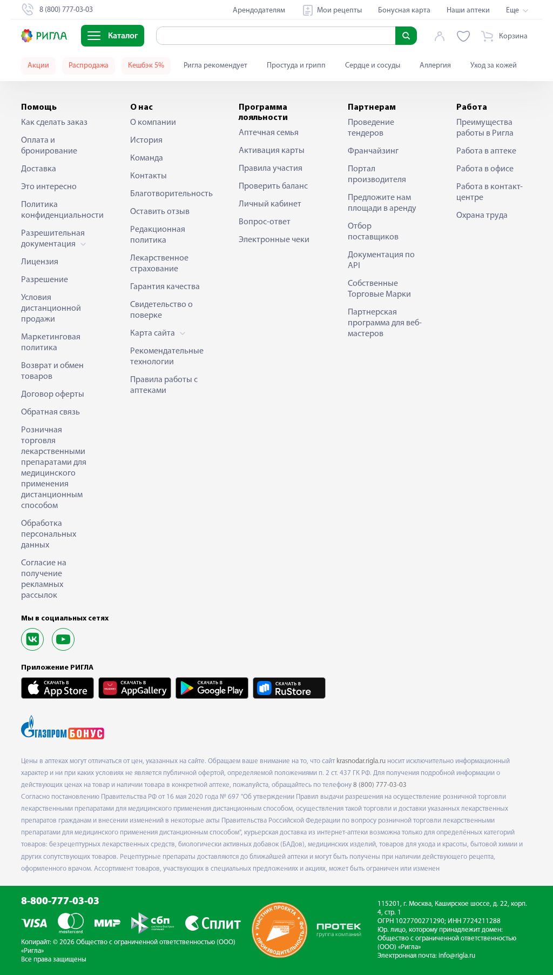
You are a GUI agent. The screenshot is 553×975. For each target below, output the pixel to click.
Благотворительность (168, 194)
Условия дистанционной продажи (51, 308)
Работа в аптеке (486, 151)
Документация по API (381, 260)
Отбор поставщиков (373, 232)
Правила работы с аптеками (164, 385)
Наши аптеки (468, 10)
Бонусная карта (404, 10)
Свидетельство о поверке (161, 310)
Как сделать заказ (54, 122)
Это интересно (49, 187)
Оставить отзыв (160, 212)
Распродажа (89, 66)
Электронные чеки (274, 240)
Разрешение (44, 280)
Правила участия (270, 168)
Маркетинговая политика (50, 342)
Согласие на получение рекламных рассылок (43, 579)
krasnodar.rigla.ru (361, 761)
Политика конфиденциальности (59, 210)
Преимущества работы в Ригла (485, 128)
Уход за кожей (493, 66)
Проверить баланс (273, 186)
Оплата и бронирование (49, 146)
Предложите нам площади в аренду (382, 203)
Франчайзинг (373, 151)
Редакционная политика (157, 235)
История (146, 140)
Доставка (38, 169)
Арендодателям (259, 10)
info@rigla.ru (457, 955)
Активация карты (272, 150)
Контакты (148, 176)
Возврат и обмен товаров (52, 371)
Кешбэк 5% (146, 66)
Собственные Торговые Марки (379, 289)
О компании (153, 122)
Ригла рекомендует (215, 66)
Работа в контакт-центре (489, 192)
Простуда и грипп (296, 66)
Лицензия (39, 262)
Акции (38, 66)
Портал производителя (377, 174)
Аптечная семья (269, 133)
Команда (146, 158)
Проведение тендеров (371, 128)
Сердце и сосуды (372, 66)
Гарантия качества (165, 287)
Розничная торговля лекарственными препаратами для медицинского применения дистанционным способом (53, 468)
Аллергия (435, 66)
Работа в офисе (485, 169)
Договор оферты (52, 394)
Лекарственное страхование (159, 263)
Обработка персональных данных (48, 534)
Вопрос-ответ (265, 222)
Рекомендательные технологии (167, 356)
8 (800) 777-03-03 (380, 785)
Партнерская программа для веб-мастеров (385, 323)
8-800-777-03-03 (60, 902)
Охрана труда (482, 215)
